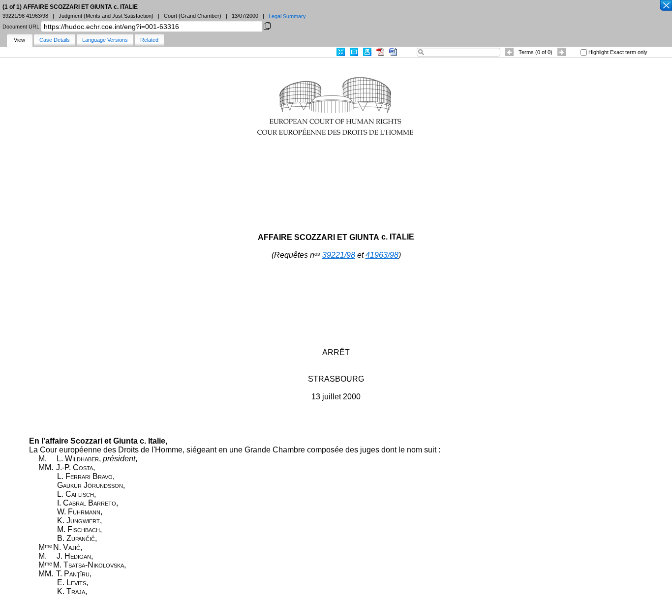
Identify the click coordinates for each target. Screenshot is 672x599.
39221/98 (338, 255)
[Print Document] (367, 52)
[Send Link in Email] (354, 52)
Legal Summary (287, 16)
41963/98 (382, 255)
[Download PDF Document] (380, 52)
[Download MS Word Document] (393, 52)
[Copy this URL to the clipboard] (267, 25)
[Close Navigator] (665, 6)
